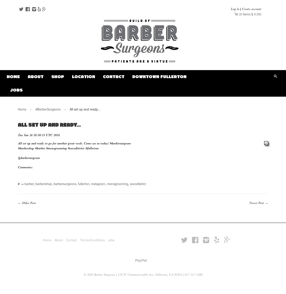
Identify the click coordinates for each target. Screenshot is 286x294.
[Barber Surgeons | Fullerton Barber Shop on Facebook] (27, 9)
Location (83, 76)
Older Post (29, 203)
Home (13, 76)
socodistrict (138, 183)
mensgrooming (117, 183)
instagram (98, 183)
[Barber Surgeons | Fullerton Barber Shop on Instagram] (33, 9)
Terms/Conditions (92, 240)
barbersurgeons (65, 183)
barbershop (44, 183)
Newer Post (256, 203)
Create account (251, 9)
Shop (57, 76)
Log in (235, 9)
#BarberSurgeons (48, 109)
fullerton (83, 183)
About (36, 76)
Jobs (16, 90)
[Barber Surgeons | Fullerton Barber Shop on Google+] (44, 9)
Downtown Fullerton (159, 76)
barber (29, 183)
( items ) (249, 14)
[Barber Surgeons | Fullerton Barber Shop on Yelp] (39, 9)
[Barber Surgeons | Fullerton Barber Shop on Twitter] (20, 9)
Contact (113, 76)
